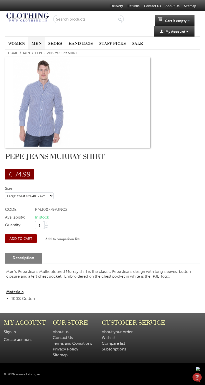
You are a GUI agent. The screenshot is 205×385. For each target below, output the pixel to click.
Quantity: (13, 225)
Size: (9, 188)
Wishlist (109, 337)
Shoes (55, 43)
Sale (137, 43)
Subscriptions (114, 349)
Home (13, 53)
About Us (173, 6)
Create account (18, 339)
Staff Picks (112, 43)
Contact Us (152, 6)
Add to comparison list (62, 238)
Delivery (116, 6)
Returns (134, 6)
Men (37, 43)
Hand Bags (80, 43)
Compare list (113, 343)
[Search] (120, 19)
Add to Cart (21, 238)
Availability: (15, 217)
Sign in (10, 331)
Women (16, 43)
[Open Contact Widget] (197, 377)
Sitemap (190, 6)
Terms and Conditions (72, 343)
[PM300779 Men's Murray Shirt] (41, 102)
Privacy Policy (65, 349)
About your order (117, 331)
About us (60, 331)
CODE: (11, 209)
